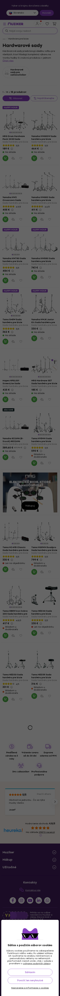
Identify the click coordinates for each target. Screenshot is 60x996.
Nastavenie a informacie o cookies (30, 988)
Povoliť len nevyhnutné (30, 980)
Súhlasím (30, 972)
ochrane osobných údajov (37, 963)
